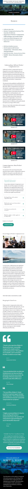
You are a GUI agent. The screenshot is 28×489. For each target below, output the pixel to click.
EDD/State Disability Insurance (11, 46)
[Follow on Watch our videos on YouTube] (15, 5)
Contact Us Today (8, 224)
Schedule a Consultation (14, 12)
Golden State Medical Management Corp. (13, 38)
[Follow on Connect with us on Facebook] (13, 5)
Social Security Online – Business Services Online (14, 53)
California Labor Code (8, 29)
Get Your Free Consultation (14, 447)
